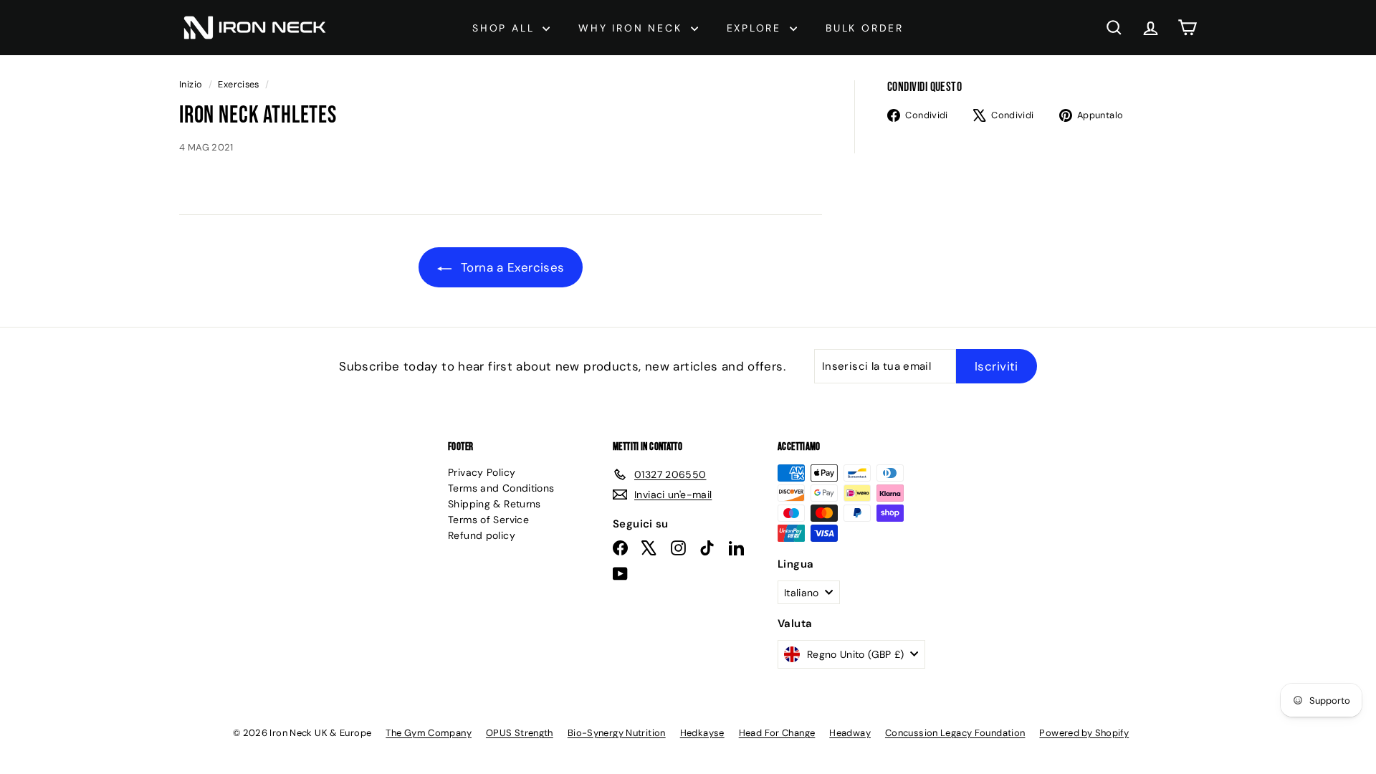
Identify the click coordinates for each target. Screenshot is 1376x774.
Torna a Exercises (511, 267)
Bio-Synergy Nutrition (617, 733)
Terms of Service (488, 519)
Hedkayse (702, 733)
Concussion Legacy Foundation (955, 733)
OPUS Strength (519, 733)
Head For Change (777, 733)
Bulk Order (865, 28)
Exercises (238, 84)
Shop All (505, 28)
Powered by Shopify (1084, 733)
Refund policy (481, 535)
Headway (850, 733)
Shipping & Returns (494, 503)
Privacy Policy (481, 472)
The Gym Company (429, 733)
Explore (756, 28)
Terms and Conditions (501, 488)
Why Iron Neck (632, 28)
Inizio (192, 84)
